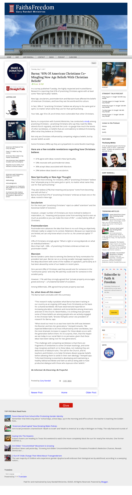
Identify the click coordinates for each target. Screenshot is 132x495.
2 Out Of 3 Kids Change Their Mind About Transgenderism (37, 456)
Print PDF (39, 84)
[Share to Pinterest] (71, 381)
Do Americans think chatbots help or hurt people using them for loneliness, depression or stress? (15, 194)
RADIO (51, 57)
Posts (106, 335)
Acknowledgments (11, 183)
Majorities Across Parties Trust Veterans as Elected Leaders (15, 165)
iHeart (104, 129)
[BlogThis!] (65, 381)
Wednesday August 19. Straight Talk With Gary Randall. (114, 106)
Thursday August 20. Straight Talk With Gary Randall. (113, 102)
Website (104, 126)
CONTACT (41, 57)
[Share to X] (67, 381)
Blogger (104, 482)
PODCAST (61, 57)
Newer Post (37, 392)
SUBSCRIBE (73, 57)
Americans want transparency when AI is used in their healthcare (14, 175)
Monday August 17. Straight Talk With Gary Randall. (113, 115)
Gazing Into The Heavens (117, 242)
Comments (107, 338)
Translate (22, 476)
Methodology (10, 180)
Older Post (91, 392)
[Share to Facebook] (69, 381)
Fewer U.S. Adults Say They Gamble (14, 152)
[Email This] (64, 381)
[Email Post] (59, 380)
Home (64, 392)
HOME (9, 57)
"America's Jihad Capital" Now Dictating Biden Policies (117, 229)
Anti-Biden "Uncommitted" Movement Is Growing (117, 253)
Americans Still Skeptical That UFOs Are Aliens (14, 147)
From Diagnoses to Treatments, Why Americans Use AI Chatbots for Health (15, 187)
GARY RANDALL (28, 57)
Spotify (104, 132)
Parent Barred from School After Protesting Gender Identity (117, 216)
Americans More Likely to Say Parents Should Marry (14, 156)
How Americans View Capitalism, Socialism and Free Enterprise (15, 161)
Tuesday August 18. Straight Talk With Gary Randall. (113, 111)
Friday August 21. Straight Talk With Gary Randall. (114, 97)
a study (86, 121)
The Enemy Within (109, 143)
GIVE (17, 57)
